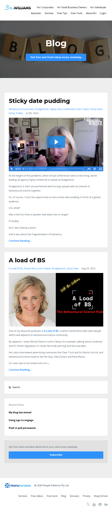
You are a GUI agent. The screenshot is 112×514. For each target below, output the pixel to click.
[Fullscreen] (100, 168)
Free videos (37, 496)
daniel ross (30, 268)
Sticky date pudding (39, 100)
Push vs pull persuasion (22, 428)
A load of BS (27, 260)
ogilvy (53, 109)
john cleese (44, 268)
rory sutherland (66, 109)
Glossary (74, 496)
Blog (63, 496)
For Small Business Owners (72, 7)
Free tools (52, 496)
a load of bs (16, 268)
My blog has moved (20, 412)
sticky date (96, 109)
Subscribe (56, 454)
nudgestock (42, 109)
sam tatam (83, 109)
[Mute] (89, 168)
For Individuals (98, 7)
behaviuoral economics (21, 109)
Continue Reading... (20, 240)
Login (103, 13)
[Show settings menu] (95, 168)
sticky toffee (16, 113)
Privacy (86, 496)
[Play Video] (11, 168)
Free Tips (62, 13)
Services (49, 13)
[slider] (53, 168)
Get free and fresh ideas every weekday (56, 57)
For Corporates (45, 7)
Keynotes (36, 13)
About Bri (91, 13)
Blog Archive (101, 496)
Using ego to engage (21, 420)
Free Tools (76, 13)
